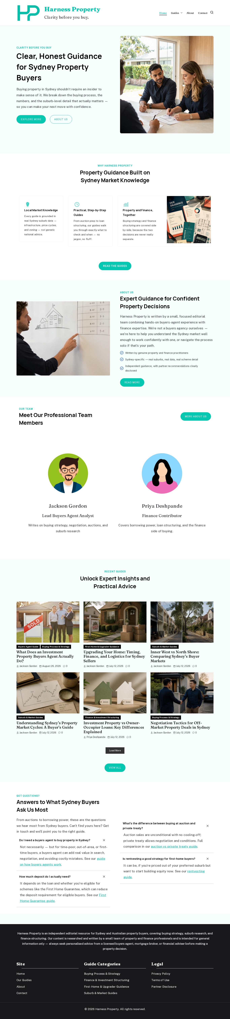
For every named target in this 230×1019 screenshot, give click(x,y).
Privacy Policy (160, 973)
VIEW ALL (115, 767)
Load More (115, 750)
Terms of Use (160, 980)
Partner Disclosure (163, 986)
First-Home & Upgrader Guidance (102, 647)
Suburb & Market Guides (164, 647)
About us (61, 119)
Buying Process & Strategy (55, 647)
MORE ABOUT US (196, 416)
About (190, 12)
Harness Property (72, 9)
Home (163, 12)
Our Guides (24, 980)
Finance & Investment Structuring (102, 717)
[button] (181, 13)
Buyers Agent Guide (28, 647)
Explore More (31, 119)
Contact (202, 12)
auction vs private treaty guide (174, 846)
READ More (132, 382)
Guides (175, 12)
